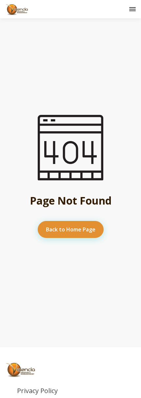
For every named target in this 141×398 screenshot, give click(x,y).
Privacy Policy (37, 391)
